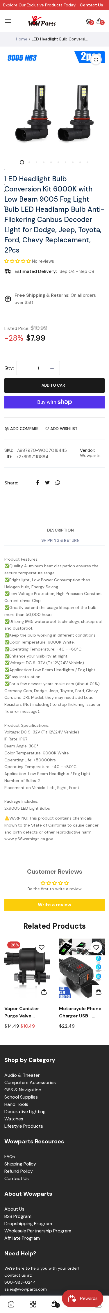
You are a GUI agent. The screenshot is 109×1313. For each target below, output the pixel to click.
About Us (14, 1209)
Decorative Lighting (25, 1111)
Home (21, 39)
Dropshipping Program (28, 1223)
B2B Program (17, 1216)
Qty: (9, 368)
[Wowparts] (42, 21)
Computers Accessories (30, 1082)
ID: (9, 457)
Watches (13, 1119)
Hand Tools (16, 1104)
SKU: (8, 450)
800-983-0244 (20, 1282)
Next (98, 988)
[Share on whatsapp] (57, 482)
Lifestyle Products (23, 1126)
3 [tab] (36, 162)
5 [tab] (51, 162)
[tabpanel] (54, 101)
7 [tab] (65, 162)
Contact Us (16, 1178)
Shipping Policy (20, 1164)
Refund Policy (18, 1171)
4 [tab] (43, 162)
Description (60, 530)
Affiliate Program (22, 1238)
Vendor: (87, 450)
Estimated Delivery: (36, 271)
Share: (11, 483)
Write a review (54, 905)
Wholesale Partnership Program (37, 1231)
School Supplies (21, 1097)
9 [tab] (80, 162)
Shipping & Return (60, 540)
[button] (17, 261)
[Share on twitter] (47, 482)
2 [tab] (29, 162)
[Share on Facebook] (37, 482)
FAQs (9, 1157)
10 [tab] (87, 162)
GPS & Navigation (22, 1090)
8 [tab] (72, 162)
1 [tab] (22, 162)
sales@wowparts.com (25, 1289)
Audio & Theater (22, 1075)
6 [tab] (58, 162)
